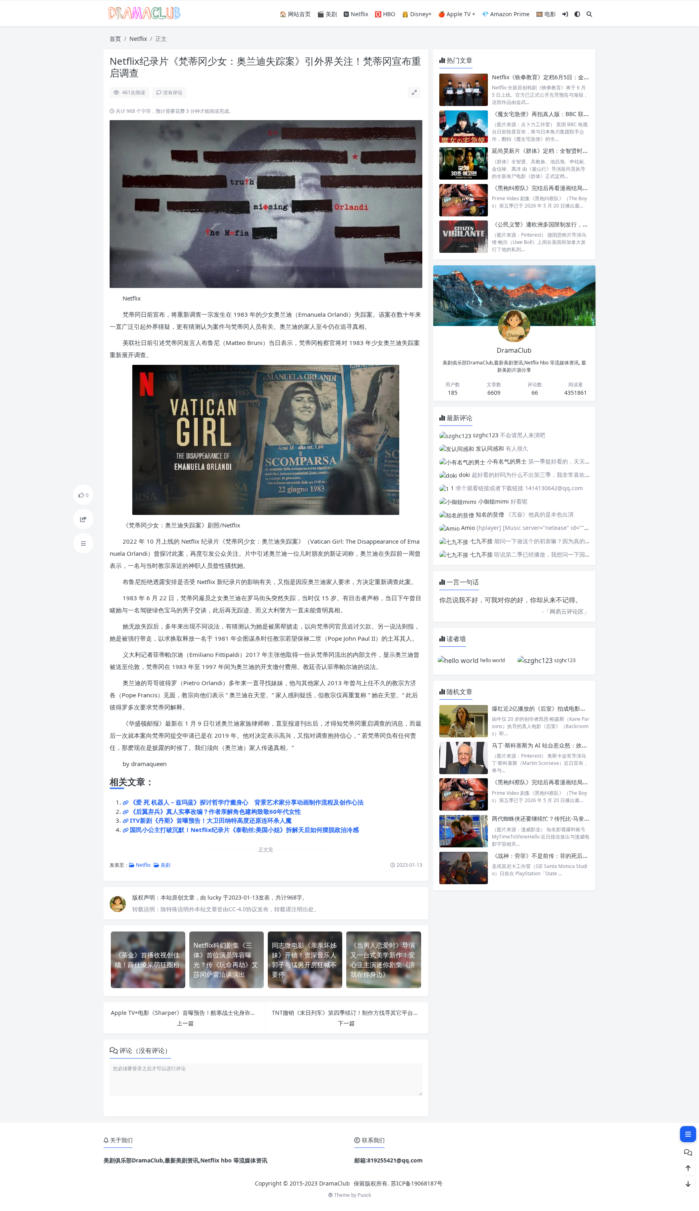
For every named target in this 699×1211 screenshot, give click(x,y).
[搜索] (589, 14)
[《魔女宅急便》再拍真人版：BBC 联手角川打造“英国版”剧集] (463, 126)
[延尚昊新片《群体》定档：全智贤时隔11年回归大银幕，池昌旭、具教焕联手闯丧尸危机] (463, 163)
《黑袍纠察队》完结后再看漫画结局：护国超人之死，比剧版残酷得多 (579, 188)
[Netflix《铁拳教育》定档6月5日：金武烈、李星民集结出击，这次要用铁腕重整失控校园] (463, 89)
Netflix (138, 38)
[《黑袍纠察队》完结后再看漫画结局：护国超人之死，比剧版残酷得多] (463, 200)
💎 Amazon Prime (506, 14)
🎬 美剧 (327, 14)
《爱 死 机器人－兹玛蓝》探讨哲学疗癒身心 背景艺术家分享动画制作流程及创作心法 (247, 802)
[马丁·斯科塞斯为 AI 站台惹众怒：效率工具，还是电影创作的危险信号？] (463, 757)
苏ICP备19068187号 (417, 1183)
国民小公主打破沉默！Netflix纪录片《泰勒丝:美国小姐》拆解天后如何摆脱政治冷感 (244, 830)
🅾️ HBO (385, 14)
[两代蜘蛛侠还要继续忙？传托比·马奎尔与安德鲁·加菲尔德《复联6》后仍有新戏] (463, 831)
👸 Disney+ (417, 14)
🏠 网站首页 (295, 14)
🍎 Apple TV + (456, 14)
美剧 (164, 865)
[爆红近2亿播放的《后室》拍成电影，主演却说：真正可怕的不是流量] (463, 721)
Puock (364, 1195)
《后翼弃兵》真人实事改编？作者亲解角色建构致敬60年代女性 (215, 811)
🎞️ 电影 (546, 14)
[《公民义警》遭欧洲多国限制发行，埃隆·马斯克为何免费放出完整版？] (463, 236)
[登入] (565, 14)
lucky (215, 897)
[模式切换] (577, 14)
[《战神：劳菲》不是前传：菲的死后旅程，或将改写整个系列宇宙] (463, 868)
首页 (115, 38)
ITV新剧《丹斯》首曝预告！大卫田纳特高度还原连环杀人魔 (211, 820)
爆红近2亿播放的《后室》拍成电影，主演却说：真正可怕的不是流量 (578, 708)
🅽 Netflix (355, 14)
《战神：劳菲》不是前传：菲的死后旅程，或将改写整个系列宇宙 (574, 856)
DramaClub (334, 1183)
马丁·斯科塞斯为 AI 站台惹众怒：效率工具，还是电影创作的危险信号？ (582, 745)
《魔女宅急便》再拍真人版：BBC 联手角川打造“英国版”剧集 (568, 114)
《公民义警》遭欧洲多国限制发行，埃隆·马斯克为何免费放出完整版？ (580, 224)
